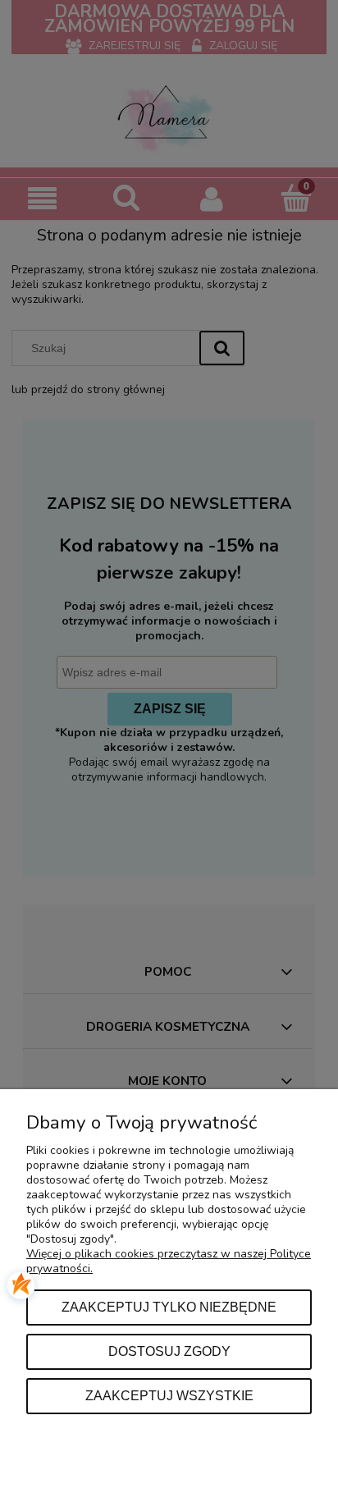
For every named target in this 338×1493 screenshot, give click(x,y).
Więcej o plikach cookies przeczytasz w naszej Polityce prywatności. (168, 1261)
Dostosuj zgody (169, 1351)
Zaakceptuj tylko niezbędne (169, 1306)
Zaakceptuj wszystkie (169, 1395)
